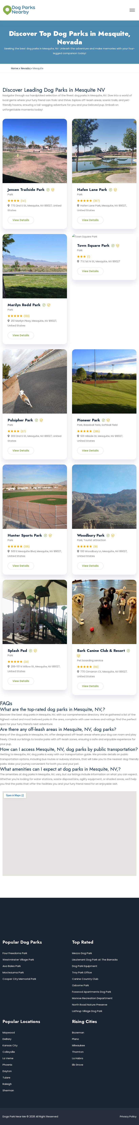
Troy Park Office (82, 972)
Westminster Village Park (18, 959)
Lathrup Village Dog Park (87, 1011)
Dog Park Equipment (84, 966)
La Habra (77, 1058)
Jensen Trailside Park (26, 189)
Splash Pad (17, 650)
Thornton (78, 1052)
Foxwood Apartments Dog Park (91, 992)
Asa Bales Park (12, 966)
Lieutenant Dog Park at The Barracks (95, 959)
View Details (21, 220)
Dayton (7, 1071)
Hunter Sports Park (25, 535)
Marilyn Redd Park (24, 305)
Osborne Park (80, 985)
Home (14, 68)
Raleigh (7, 1084)
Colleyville (9, 1052)
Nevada (25, 68)
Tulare (6, 1077)
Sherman (8, 1090)
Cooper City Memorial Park (19, 979)
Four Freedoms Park (15, 953)
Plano (75, 1039)
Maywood (9, 1032)
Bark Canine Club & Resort (101, 650)
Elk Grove (77, 1064)
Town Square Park (93, 245)
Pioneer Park (88, 420)
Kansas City (10, 1045)
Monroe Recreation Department (92, 998)
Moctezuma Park (13, 972)
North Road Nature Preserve (89, 1004)
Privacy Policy (128, 1116)
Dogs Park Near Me (14, 1116)
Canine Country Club (85, 979)
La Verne (8, 1058)
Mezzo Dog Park (82, 953)
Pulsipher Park (20, 420)
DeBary (7, 1039)
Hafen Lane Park (92, 189)
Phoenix (7, 1064)
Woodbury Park (91, 535)
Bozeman (78, 1032)
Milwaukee (78, 1045)
